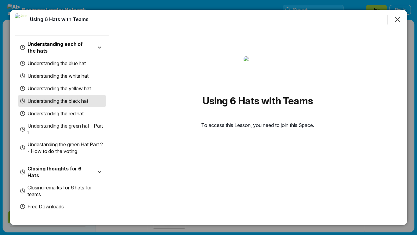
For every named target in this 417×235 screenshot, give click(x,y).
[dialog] (208, 117)
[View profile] (21, 19)
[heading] (59, 19)
